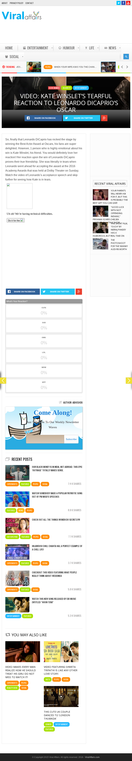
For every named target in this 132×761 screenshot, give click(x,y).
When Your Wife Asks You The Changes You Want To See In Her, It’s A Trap (67, 67)
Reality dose (12, 687)
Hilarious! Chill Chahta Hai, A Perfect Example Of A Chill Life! (57, 547)
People (38, 67)
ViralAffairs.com (92, 757)
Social (44, 484)
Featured (25, 484)
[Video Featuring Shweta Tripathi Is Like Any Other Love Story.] (61, 661)
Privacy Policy (16, 3)
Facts (48, 679)
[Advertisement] (67, 34)
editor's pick (12, 536)
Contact (29, 3)
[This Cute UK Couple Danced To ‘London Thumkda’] (61, 706)
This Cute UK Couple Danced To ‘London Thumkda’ (57, 715)
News (21, 510)
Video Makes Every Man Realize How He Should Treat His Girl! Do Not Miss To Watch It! (20, 672)
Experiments (12, 484)
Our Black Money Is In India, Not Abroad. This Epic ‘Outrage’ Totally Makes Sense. (57, 468)
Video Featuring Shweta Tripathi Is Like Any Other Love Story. (60, 670)
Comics (48, 724)
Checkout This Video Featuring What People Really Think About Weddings (54, 574)
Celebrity (113, 67)
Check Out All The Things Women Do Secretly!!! (56, 519)
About (5, 3)
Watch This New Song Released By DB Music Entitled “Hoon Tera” (54, 600)
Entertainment (81, 88)
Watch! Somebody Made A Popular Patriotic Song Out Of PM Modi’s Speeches (57, 494)
